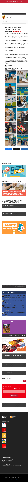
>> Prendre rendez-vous (8, 205)
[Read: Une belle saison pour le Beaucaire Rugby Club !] (3, 313)
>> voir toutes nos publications (15, 335)
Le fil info (4, 21)
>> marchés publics (7, 372)
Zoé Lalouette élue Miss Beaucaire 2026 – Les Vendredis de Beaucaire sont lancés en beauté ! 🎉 (14, 307)
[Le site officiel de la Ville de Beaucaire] (11, 17)
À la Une (14, 31)
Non (16, 479)
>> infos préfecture (8, 405)
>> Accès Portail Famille (9, 364)
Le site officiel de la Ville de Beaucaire (14, 1)
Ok (11, 479)
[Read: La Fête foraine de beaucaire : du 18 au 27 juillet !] (3, 301)
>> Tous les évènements (19, 286)
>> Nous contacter (7, 213)
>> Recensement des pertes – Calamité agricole (12, 356)
